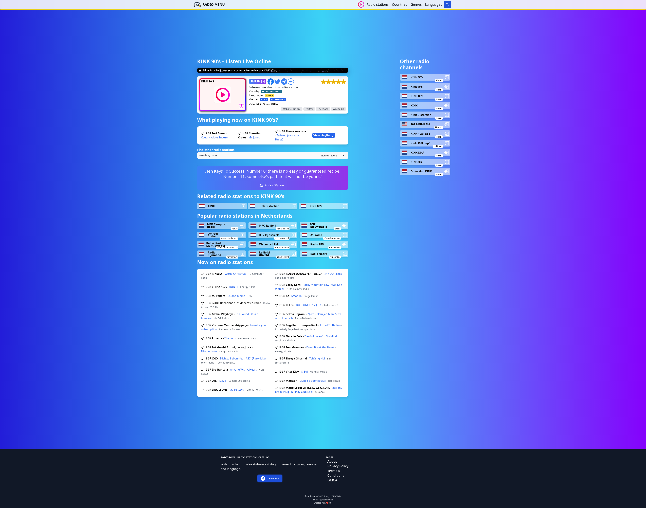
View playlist (322, 135)
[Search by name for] (272, 155)
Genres (416, 4)
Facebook (323, 109)
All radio (207, 70)
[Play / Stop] (361, 4)
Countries (399, 4)
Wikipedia (338, 109)
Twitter (309, 109)
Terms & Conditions (335, 473)
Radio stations (378, 4)
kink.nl (296, 109)
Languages (433, 4)
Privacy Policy (337, 466)
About (332, 461)
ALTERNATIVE (278, 99)
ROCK (264, 99)
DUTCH (269, 95)
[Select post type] (332, 155)
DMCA (332, 480)
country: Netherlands (248, 70)
